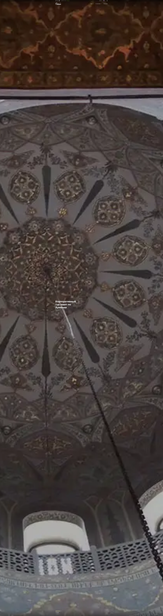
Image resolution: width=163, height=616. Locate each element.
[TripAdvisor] (59, 0)
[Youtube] (58, 0)
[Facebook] (55, 0)
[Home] (58, 4)
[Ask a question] (107, 0)
